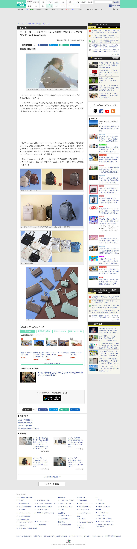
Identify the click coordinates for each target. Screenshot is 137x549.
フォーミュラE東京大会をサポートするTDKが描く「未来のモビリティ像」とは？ (109, 88)
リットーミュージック (66, 500)
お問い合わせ (38, 536)
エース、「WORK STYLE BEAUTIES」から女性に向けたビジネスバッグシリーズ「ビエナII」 (75, 442)
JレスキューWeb (84, 510)
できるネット (22, 525)
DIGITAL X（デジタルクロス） (45, 513)
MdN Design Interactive (86, 522)
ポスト (29, 45)
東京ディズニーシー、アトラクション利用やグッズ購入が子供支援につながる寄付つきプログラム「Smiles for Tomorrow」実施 (109, 213)
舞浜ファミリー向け (76, 331)
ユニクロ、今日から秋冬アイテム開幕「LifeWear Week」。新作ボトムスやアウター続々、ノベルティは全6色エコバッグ (105, 37)
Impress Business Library (44, 506)
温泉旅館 (28, 331)
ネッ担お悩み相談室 (24, 516)
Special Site (97, 58)
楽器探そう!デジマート (67, 503)
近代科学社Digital (65, 525)
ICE (97, 497)
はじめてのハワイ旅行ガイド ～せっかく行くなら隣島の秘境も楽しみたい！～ (109, 369)
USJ (88, 9)
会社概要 (86, 536)
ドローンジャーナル (24, 513)
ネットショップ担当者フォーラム (46, 503)
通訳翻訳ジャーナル (85, 506)
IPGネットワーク (101, 515)
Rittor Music (62, 497)
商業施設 (94, 9)
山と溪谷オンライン (66, 515)
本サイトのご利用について (24, 536)
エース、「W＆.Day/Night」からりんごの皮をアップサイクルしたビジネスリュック (40, 462)
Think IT (21, 500)
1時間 (92, 27)
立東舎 (62, 510)
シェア (44, 45)
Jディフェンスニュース (86, 503)
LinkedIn (76, 45)
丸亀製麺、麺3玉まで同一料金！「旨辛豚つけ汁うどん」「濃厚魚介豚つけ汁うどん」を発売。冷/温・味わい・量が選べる (105, 317)
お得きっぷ (54, 9)
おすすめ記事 (97, 324)
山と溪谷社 (61, 513)
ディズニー (80, 9)
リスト (35, 45)
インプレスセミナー (42, 510)
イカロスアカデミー (85, 513)
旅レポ (46, 9)
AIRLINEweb (83, 500)
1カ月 (116, 27)
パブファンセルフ (103, 512)
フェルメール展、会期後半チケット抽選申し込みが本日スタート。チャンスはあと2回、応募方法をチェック (105, 51)
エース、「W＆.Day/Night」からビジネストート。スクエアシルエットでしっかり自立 (75, 462)
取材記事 (39, 9)
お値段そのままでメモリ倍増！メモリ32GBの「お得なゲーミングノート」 (108, 73)
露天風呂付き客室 (44, 331)
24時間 (100, 27)
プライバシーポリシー (75, 536)
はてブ (55, 45)
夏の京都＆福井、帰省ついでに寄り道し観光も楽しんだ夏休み (109, 129)
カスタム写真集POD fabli (105, 521)
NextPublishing (41, 525)
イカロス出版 (81, 497)
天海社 (100, 500)
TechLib (81, 528)
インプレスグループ (97, 536)
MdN (78, 516)
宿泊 (101, 9)
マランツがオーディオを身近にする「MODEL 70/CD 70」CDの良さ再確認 (109, 65)
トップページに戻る (52, 484)
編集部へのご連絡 (62, 536)
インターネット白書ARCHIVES (28, 528)
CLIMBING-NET (65, 519)
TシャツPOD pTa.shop (105, 518)
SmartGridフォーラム (43, 500)
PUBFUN (98, 510)
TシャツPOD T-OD (66, 506)
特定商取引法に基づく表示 (113, 536)
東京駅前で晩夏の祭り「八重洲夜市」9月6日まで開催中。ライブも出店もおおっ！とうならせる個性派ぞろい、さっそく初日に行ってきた (109, 162)
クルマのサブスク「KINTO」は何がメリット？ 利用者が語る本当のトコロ (109, 96)
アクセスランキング (100, 24)
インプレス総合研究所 (25, 506)
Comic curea (101, 503)
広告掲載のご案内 (49, 536)
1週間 (108, 27)
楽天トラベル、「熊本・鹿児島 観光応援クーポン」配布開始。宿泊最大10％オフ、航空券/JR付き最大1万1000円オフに (109, 284)
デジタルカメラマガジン (26, 522)
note (66, 45)
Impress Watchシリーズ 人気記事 (105, 290)
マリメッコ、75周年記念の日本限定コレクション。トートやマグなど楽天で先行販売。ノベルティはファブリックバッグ (109, 172)
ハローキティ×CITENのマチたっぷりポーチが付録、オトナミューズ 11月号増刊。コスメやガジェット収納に (106, 42)
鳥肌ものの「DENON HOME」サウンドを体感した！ (108, 80)
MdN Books (82, 519)
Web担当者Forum (24, 503)
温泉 (62, 9)
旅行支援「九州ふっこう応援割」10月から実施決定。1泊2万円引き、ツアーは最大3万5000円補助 (105, 32)
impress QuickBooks (104, 506)
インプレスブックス (42, 521)
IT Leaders (22, 510)
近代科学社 (61, 522)
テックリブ (80, 525)
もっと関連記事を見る (50, 477)
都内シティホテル (60, 331)
